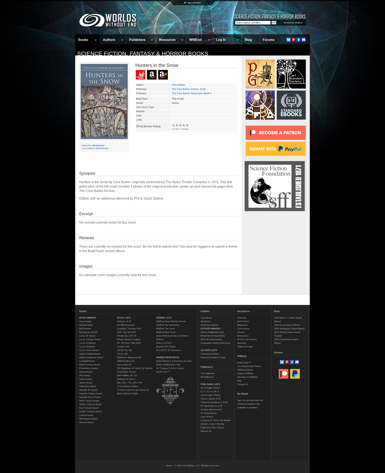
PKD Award (84, 375)
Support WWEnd (245, 373)
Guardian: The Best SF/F (129, 328)
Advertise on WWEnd (247, 377)
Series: (143, 93)
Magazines (242, 325)
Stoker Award (85, 382)
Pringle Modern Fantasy (128, 339)
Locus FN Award (87, 343)
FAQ (239, 380)
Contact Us (242, 384)
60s (124, 382)
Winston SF (206, 431)
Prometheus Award (88, 368)
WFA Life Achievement (211, 339)
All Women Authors (210, 325)
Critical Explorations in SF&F (214, 402)
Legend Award (86, 415)
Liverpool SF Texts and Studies (216, 420)
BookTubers (243, 321)
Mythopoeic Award (88, 332)
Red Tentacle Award (89, 408)
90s (140, 382)
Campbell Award (87, 361)
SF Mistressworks (126, 325)
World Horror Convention (213, 336)
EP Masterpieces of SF (212, 406)
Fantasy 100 (123, 346)
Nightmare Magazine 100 (129, 357)
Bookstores (242, 336)
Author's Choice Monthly (212, 424)
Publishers (137, 39)
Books (83, 39)
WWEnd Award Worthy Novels (171, 321)
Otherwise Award (87, 386)
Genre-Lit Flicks (164, 343)
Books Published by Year (168, 364)
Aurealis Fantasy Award (90, 393)
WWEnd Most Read (165, 332)
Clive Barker (178, 85)
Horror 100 (122, 354)
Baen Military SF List (127, 375)
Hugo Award (85, 321)
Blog (248, 39)
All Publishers (207, 377)
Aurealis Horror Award (90, 397)
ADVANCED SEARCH (293, 23)
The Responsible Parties (249, 366)
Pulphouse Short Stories (212, 427)
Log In (221, 39)
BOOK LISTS (124, 318)
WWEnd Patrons (245, 370)
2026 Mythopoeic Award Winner (289, 328)
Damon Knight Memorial (212, 332)
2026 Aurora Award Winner (287, 325)
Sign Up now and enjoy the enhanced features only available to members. (250, 404)
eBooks (241, 332)
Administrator (98, 145)
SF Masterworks (209, 413)
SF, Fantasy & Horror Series (170, 368)
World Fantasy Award (89, 364)
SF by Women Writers (128, 386)
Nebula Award (86, 325)
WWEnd (195, 39)
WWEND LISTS (164, 318)
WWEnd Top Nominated (167, 325)
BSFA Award (85, 328)
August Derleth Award (89, 354)
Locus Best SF (124, 364)
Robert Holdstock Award (91, 357)
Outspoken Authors (210, 354)
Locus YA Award (87, 346)
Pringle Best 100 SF (126, 336)
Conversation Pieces (211, 395)
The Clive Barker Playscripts (187, 93)
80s (135, 382)
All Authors (206, 321)
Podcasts (241, 318)
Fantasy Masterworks (211, 409)
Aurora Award (85, 372)
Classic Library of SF (211, 398)
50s (119, 382)
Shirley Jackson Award (90, 404)
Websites (241, 343)
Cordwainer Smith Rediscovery (216, 343)
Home (169, 465)
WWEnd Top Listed (165, 328)
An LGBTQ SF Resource (168, 350)
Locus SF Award (87, 336)
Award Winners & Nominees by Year (173, 361)
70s (130, 382)
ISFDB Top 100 (124, 350)
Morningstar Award (88, 419)
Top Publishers (208, 373)
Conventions (243, 328)
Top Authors (206, 318)
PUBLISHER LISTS (210, 384)
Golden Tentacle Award (90, 411)
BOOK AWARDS (87, 318)
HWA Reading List (126, 361)
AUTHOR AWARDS (210, 328)
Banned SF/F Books (166, 346)
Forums (269, 39)
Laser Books (207, 417)
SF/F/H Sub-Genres (247, 339)
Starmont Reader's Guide (213, 357)
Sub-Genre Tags (145, 107)
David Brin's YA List (126, 372)
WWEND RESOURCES (167, 357)
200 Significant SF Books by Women (134, 368)
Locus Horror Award (89, 350)
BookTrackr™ (163, 372)
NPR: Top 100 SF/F (126, 332)
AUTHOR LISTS (209, 350)
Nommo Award (86, 422)
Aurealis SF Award (88, 390)
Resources (167, 39)
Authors (109, 39)
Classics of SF (124, 321)
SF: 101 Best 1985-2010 (129, 343)
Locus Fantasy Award (89, 339)
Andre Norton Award (89, 400)
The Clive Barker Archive (185, 89)
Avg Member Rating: (150, 126)
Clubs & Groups (245, 346)
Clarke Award (85, 379)
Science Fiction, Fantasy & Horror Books (142, 53)
